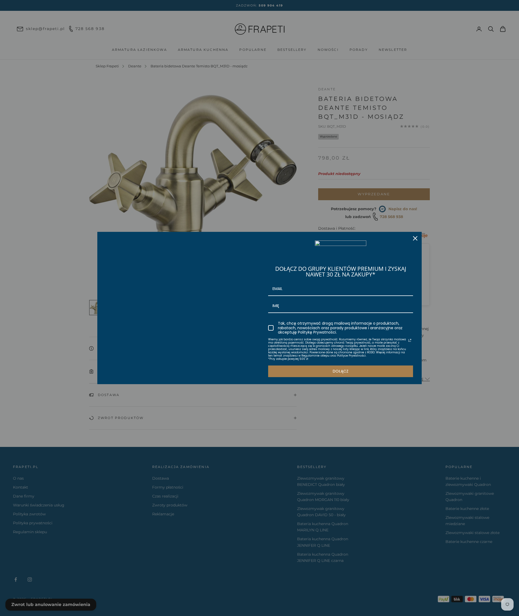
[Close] (415, 238)
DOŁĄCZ (340, 371)
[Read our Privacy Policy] (410, 340)
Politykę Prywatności (317, 332)
